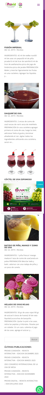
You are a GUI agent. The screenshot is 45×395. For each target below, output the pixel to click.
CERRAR (40, 184)
